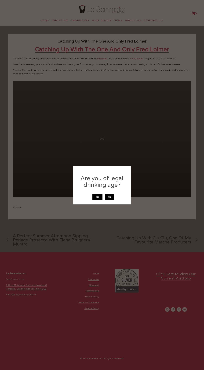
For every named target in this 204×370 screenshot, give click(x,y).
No (109, 196)
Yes (97, 196)
